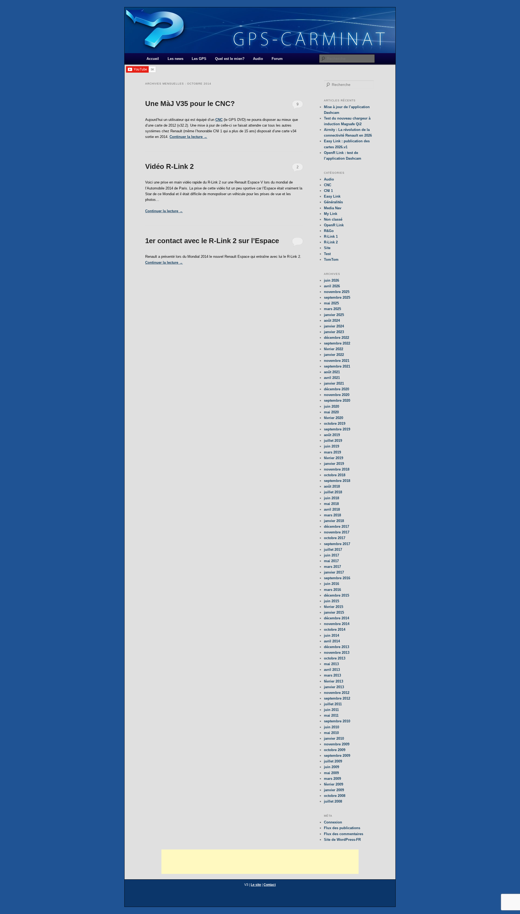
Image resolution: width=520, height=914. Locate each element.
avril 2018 (332, 509)
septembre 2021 (337, 366)
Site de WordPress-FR (342, 840)
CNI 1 (328, 191)
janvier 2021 (334, 383)
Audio (258, 59)
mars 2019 (332, 452)
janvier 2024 (334, 326)
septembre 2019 (337, 429)
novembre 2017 (336, 532)
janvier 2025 (334, 315)
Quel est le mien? (230, 59)
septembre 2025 (337, 297)
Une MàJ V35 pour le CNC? (190, 103)
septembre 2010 (337, 721)
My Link (330, 214)
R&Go (329, 231)
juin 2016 (331, 584)
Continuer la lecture (188, 137)
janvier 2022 (334, 355)
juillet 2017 (333, 550)
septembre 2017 (337, 544)
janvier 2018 (334, 521)
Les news (175, 59)
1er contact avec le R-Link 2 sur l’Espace (212, 241)
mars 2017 (332, 567)
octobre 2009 (334, 750)
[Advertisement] (260, 861)
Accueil (153, 59)
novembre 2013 (336, 653)
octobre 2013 (334, 658)
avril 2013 (332, 670)
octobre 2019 (334, 423)
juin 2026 (331, 280)
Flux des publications (342, 828)
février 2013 (333, 681)
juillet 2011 (333, 704)
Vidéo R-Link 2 (169, 166)
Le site (256, 885)
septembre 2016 (337, 578)
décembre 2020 (336, 389)
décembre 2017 (336, 526)
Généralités (333, 202)
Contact (270, 885)
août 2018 (332, 486)
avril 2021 (332, 378)
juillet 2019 (333, 441)
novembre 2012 (336, 693)
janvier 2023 (334, 332)
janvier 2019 (334, 464)
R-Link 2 (331, 242)
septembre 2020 (337, 400)
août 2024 (332, 320)
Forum (277, 59)
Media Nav (332, 208)
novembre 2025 (336, 292)
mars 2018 (332, 515)
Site (327, 248)
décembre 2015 (336, 595)
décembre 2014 (336, 618)
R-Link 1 (331, 236)
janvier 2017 (334, 572)
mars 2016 (332, 590)
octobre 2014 (334, 629)
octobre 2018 (334, 475)
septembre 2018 (337, 481)
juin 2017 (331, 555)
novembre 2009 (336, 744)
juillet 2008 (333, 801)
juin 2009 (331, 767)
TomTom (331, 260)
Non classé (333, 219)
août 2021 (332, 372)
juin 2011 (331, 710)
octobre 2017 (334, 538)
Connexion (333, 822)
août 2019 (332, 435)
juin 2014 (331, 635)
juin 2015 (331, 601)
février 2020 (333, 418)
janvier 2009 (334, 790)
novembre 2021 (336, 361)
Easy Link (332, 196)
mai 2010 (331, 733)
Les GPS (199, 59)
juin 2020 (331, 406)
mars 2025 (332, 309)
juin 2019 (331, 446)
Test (327, 254)
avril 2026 (332, 286)
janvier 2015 (334, 612)
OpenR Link (334, 225)
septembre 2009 (337, 756)
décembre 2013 (336, 647)
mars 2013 (332, 675)
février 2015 (333, 607)
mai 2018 (331, 504)
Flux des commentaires (343, 834)
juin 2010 (331, 727)
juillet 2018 (333, 492)
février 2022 (333, 349)
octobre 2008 (334, 796)
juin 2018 (331, 498)
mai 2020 (331, 412)
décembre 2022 (336, 338)
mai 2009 (331, 773)
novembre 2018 (336, 469)
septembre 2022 (337, 343)
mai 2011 (331, 715)
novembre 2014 (336, 624)
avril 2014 (332, 641)
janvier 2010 (334, 738)
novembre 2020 (336, 395)
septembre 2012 (337, 698)
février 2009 (333, 784)
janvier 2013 (334, 687)
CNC (219, 120)
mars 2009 (332, 779)
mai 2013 (331, 664)
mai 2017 (331, 561)
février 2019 (333, 458)
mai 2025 (331, 303)
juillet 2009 (333, 761)
